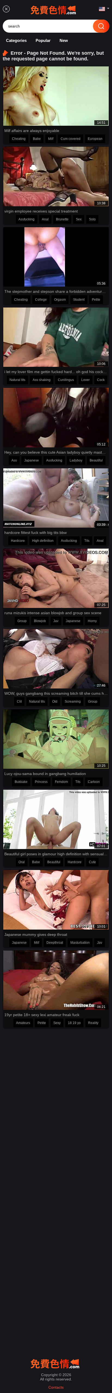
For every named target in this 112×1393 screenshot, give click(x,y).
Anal (45, 219)
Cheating (19, 139)
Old (54, 701)
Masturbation (80, 943)
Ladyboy (76, 460)
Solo (92, 219)
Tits (86, 541)
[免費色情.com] (54, 9)
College (41, 300)
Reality (93, 1023)
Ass (14, 460)
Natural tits (17, 380)
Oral (21, 862)
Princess (41, 782)
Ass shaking (42, 380)
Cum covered (70, 139)
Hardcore (18, 541)
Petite (96, 300)
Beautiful (96, 460)
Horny (92, 621)
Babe (37, 139)
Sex (79, 219)
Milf (50, 139)
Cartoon (94, 782)
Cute (92, 862)
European (95, 139)
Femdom (61, 782)
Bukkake (21, 782)
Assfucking (26, 219)
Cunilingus (66, 380)
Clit (19, 701)
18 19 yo (74, 1023)
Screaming (73, 701)
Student (79, 300)
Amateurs (23, 1023)
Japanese (31, 460)
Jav (55, 621)
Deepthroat (54, 943)
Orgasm (60, 300)
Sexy (57, 1023)
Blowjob (40, 621)
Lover (85, 380)
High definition (43, 541)
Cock (101, 380)
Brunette (62, 219)
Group (22, 621)
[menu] (6, 9)
